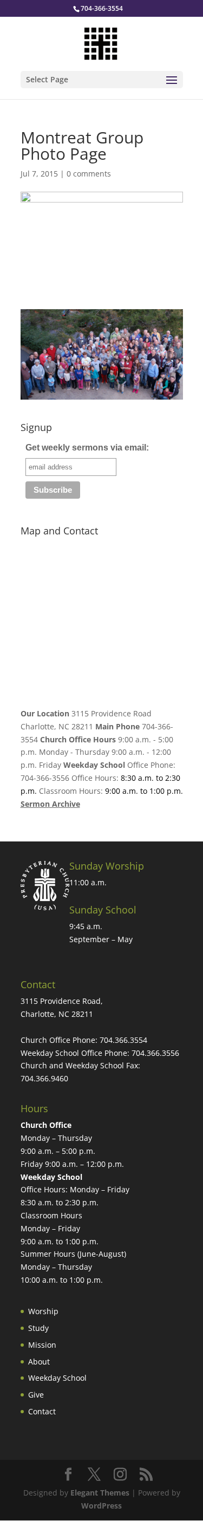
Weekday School (57, 1378)
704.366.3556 (155, 1053)
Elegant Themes (99, 1492)
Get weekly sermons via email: (87, 447)
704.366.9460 (44, 1078)
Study (38, 1328)
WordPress (101, 1505)
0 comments (89, 173)
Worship (43, 1311)
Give (36, 1394)
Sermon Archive (50, 804)
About (39, 1361)
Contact (42, 1411)
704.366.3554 (123, 1040)
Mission (42, 1345)
